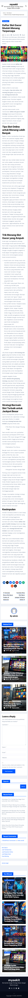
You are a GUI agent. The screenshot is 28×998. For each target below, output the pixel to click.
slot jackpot (22, 37)
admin (8, 35)
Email (4, 752)
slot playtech (13, 39)
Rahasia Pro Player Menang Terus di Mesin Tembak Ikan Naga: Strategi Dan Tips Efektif (14, 805)
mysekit (14, 4)
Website (4, 757)
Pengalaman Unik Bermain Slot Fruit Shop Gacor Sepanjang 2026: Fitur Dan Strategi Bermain (14, 647)
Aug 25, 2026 (15, 650)
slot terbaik (15, 41)
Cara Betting (5, 856)
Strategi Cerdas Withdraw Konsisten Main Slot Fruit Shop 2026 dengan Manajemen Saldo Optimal (14, 676)
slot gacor (15, 37)
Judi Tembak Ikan (6, 850)
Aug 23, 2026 (15, 708)
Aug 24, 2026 (15, 679)
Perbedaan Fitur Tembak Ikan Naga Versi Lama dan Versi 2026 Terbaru (13, 800)
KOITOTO (19, 996)
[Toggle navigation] (2, 6)
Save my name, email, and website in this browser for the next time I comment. (13, 766)
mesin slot (8, 37)
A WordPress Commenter (9, 840)
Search (6, 781)
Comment (5, 724)
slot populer (21, 39)
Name (4, 747)
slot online (6, 39)
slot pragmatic (7, 41)
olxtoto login (5, 863)
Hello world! (21, 840)
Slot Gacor (5, 21)
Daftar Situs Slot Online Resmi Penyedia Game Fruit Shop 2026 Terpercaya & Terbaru (12, 705)
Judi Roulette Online (7, 852)
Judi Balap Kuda (6, 854)
